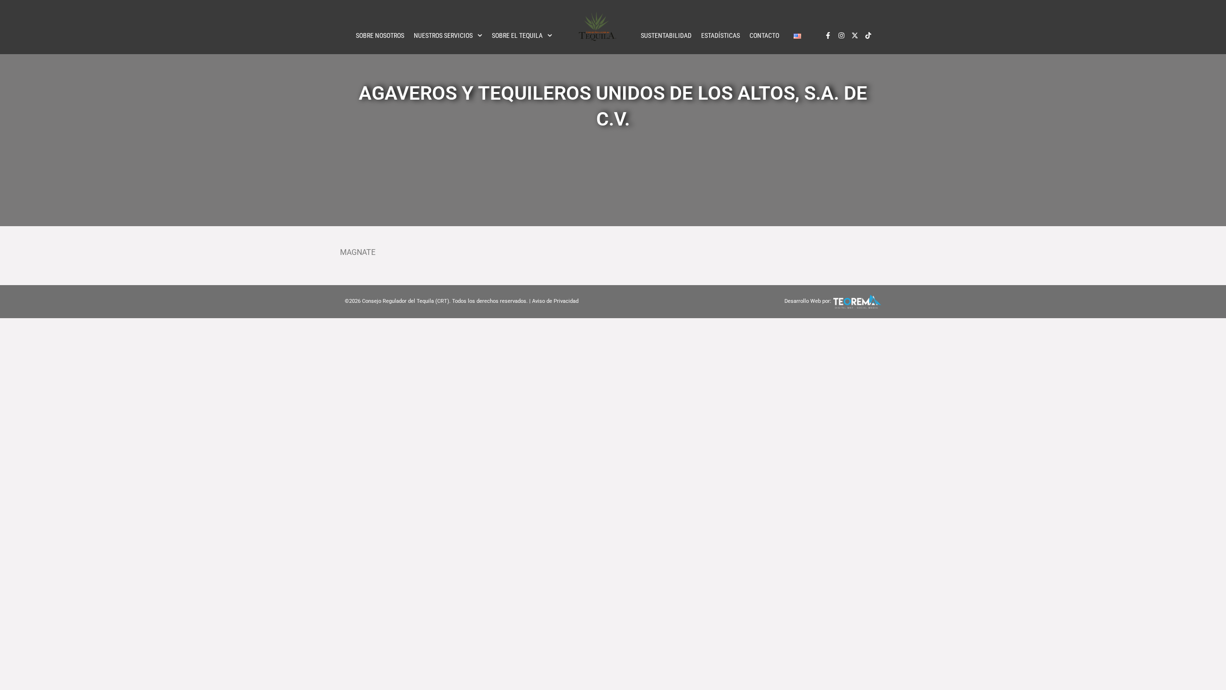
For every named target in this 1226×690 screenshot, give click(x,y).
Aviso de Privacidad (555, 301)
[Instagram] (841, 35)
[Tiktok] (868, 35)
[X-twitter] (855, 35)
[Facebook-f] (828, 35)
